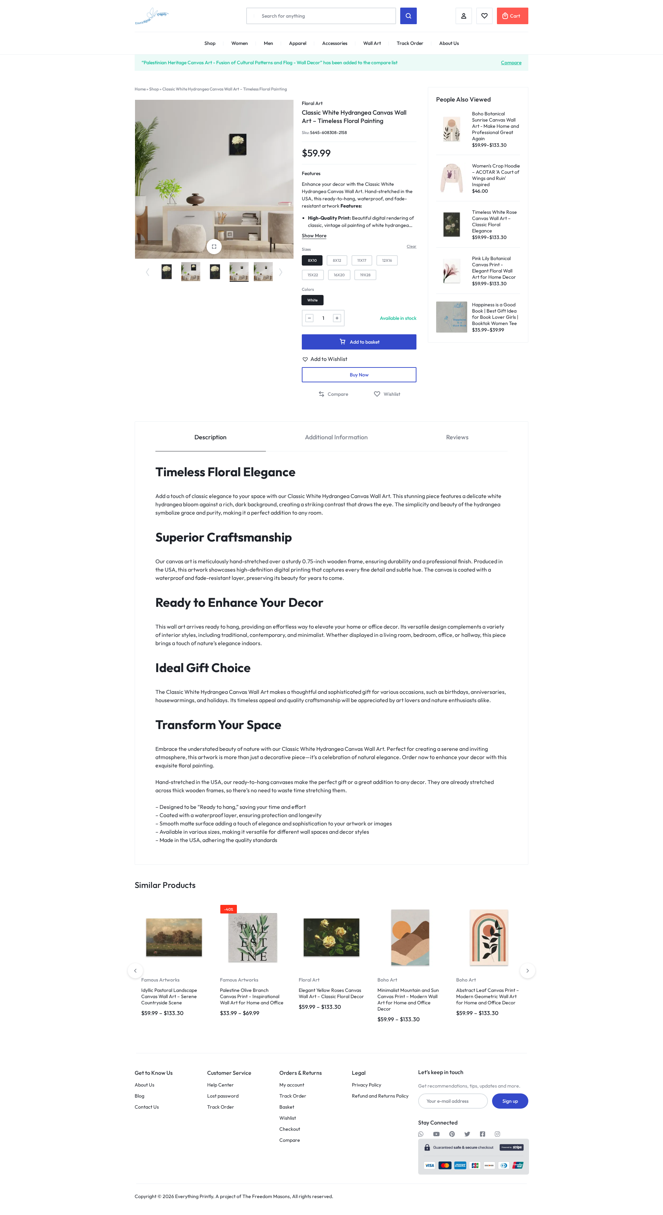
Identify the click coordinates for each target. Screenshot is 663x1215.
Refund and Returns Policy (380, 1096)
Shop (209, 43)
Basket (286, 1107)
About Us (449, 43)
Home (140, 89)
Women (239, 43)
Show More (314, 235)
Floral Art (312, 103)
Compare (511, 62)
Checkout (289, 1129)
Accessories (334, 43)
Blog (139, 1096)
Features (311, 173)
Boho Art (387, 980)
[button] (146, 272)
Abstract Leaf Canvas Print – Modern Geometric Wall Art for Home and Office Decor (487, 996)
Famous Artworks (160, 980)
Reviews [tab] (457, 437)
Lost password (223, 1096)
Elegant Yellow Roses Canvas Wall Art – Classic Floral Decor (331, 993)
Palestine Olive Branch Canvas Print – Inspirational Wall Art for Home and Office (252, 996)
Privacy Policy (366, 1085)
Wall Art (372, 43)
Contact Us (147, 1107)
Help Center (220, 1085)
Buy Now (359, 375)
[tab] (210, 437)
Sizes (306, 249)
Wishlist (287, 1118)
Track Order (410, 43)
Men (268, 43)
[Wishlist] (484, 16)
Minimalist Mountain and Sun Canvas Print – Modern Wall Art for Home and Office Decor (408, 999)
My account (291, 1085)
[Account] (463, 16)
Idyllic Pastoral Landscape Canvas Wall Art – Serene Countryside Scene (169, 996)
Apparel (297, 43)
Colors (308, 289)
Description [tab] (210, 437)
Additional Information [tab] (336, 437)
